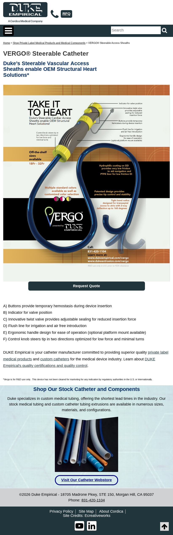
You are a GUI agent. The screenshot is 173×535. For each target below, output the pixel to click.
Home (6, 43)
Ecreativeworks (97, 516)
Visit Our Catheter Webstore (86, 480)
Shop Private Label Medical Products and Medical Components (49, 43)
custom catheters (54, 359)
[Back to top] (164, 526)
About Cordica (111, 511)
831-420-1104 (93, 500)
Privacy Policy (61, 511)
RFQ (66, 14)
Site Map (86, 511)
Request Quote (86, 286)
